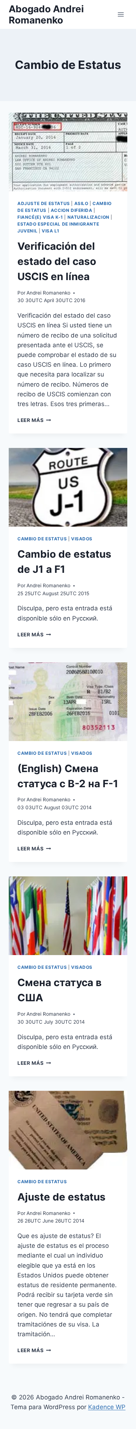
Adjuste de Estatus (43, 203)
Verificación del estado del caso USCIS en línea (56, 261)
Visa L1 (50, 231)
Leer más (34, 420)
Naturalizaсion (88, 217)
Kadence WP (106, 1407)
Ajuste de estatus (61, 1197)
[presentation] (68, 152)
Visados (81, 538)
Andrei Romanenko (48, 293)
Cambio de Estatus (42, 538)
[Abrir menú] (120, 14)
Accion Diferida (71, 210)
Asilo (81, 203)
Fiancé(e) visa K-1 (40, 217)
